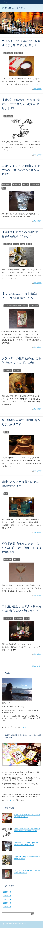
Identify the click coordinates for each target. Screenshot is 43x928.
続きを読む (38, 89)
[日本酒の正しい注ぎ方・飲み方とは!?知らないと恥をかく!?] (21, 640)
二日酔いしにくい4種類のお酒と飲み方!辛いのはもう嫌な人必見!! (21, 170)
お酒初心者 (18, 53)
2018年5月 (7, 899)
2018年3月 (7, 907)
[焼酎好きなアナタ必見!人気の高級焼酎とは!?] (21, 515)
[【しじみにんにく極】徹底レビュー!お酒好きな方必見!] (21, 327)
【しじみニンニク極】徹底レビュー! (15, 305)
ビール (16, 244)
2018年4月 (7, 903)
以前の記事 (36, 666)
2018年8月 (7, 892)
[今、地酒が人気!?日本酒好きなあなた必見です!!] (21, 453)
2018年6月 (7, 896)
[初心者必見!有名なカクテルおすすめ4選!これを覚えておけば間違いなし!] (21, 581)
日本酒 (29, 244)
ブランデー (17, 370)
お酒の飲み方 (8, 53)
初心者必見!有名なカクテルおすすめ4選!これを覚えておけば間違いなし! (21, 547)
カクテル (25, 184)
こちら (23, 727)
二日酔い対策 (35, 184)
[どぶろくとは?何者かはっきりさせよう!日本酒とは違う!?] (21, 74)
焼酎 (3, 188)
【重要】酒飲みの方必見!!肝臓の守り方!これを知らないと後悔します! (21, 104)
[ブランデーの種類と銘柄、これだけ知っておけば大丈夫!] (21, 391)
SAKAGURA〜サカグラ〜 (15, 8)
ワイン (22, 244)
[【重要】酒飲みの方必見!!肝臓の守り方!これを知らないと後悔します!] (21, 137)
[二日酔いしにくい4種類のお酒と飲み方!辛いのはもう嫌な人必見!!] (21, 209)
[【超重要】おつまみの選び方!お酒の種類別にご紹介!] (21, 265)
